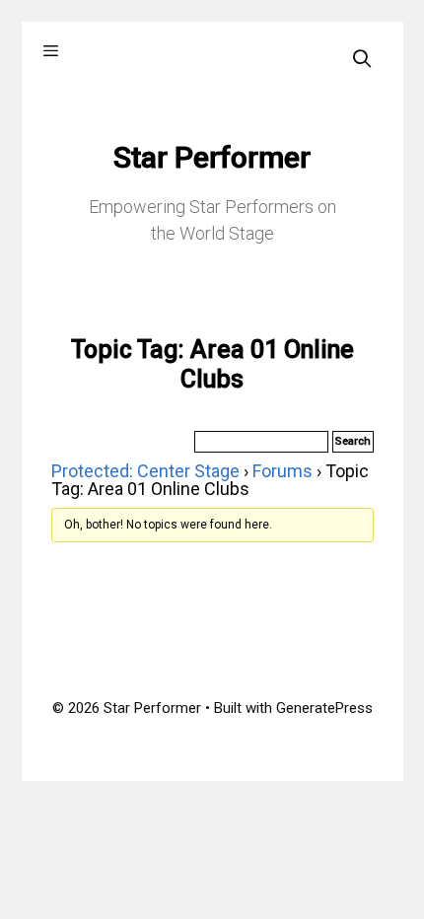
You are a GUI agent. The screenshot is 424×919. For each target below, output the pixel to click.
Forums (282, 470)
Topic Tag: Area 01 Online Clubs (212, 364)
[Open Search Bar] (361, 59)
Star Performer (212, 157)
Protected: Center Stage (145, 470)
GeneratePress (324, 708)
